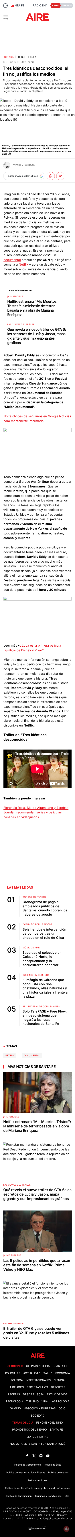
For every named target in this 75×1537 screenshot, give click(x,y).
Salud (47, 1373)
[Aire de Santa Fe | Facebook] (27, 1456)
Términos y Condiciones (48, 1496)
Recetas (14, 1394)
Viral (45, 1401)
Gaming (15, 1408)
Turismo (32, 1401)
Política (17, 1380)
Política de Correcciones (27, 1464)
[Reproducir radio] (5, 5)
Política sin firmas (37, 1480)
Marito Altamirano (40, 808)
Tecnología (14, 1401)
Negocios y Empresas (40, 1408)
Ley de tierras (37, 1436)
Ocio (62, 1408)
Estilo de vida (57, 1394)
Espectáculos (37, 1387)
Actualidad (31, 1373)
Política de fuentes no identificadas (25, 1472)
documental (12, 260)
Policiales (12, 1373)
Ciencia (59, 1380)
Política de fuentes (58, 1472)
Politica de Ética (52, 1464)
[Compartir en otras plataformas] (60, 176)
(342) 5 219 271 (46, 1515)
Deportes (58, 1387)
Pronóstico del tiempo (29, 1429)
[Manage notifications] (66, 1529)
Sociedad (37, 1415)
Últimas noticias (39, 1366)
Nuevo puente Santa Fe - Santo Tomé (37, 1443)
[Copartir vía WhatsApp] (51, 176)
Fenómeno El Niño (49, 1422)
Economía (62, 1373)
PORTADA (8, 57)
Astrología (60, 1401)
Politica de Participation (19, 1496)
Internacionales (38, 1380)
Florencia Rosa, (15, 808)
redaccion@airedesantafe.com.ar (54, 1518)
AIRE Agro (17, 1387)
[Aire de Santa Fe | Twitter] (34, 1456)
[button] (12, 17)
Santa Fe (61, 1366)
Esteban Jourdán (24, 165)
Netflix (23, 264)
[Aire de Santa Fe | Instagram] (41, 1456)
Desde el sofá (27, 57)
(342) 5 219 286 (24, 1518)
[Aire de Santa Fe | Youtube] (48, 1456)
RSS (67, 1496)
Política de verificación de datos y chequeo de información (37, 1488)
